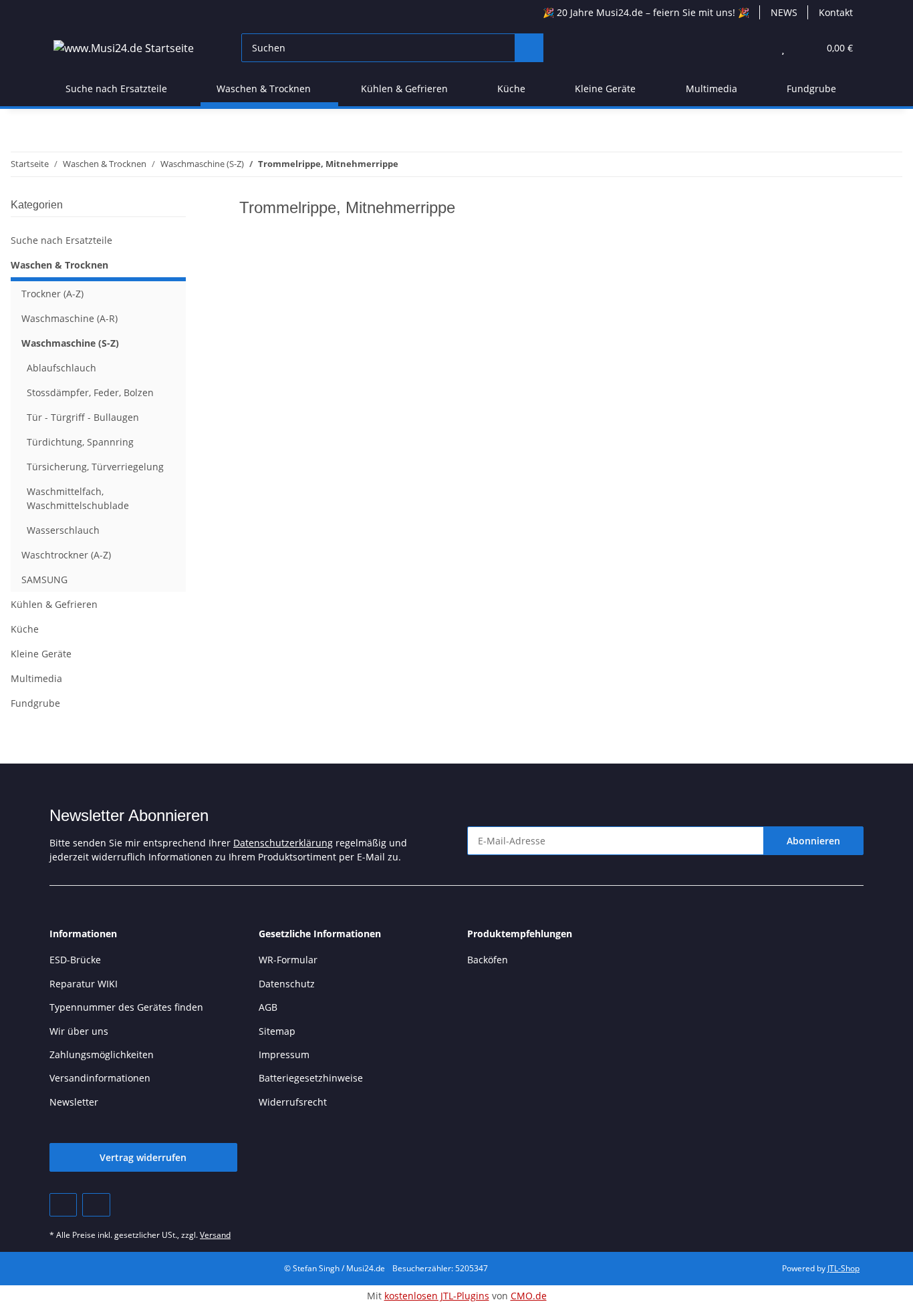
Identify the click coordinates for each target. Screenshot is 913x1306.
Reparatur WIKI (83, 983)
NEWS (784, 12)
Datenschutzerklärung (283, 842)
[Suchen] (529, 47)
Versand (215, 1235)
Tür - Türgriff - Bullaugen (83, 417)
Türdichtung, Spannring (80, 442)
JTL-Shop (843, 1268)
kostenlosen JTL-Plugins (436, 1295)
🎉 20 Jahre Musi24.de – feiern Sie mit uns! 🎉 (646, 12)
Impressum (284, 1054)
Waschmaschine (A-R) (69, 318)
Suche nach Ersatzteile (61, 240)
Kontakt (836, 12)
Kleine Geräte (41, 653)
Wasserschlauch (63, 530)
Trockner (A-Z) (52, 293)
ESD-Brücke (75, 959)
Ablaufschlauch (61, 367)
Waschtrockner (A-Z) (66, 554)
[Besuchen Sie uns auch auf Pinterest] (63, 1204)
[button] (756, 48)
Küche (25, 629)
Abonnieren (813, 840)
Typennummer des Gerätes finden (126, 1007)
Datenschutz (287, 983)
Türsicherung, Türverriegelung (95, 466)
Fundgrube (35, 703)
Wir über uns (78, 1031)
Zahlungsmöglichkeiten (101, 1054)
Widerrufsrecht (293, 1102)
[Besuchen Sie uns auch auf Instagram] (96, 1204)
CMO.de (529, 1295)
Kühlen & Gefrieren (54, 604)
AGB (268, 1007)
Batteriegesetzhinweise (311, 1078)
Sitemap (277, 1031)
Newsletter (73, 1102)
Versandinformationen (99, 1078)
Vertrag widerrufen (143, 1157)
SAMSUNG (44, 579)
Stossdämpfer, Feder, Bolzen (90, 392)
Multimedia (36, 678)
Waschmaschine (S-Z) (70, 343)
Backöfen (487, 959)
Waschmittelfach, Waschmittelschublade (78, 498)
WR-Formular (288, 959)
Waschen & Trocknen (59, 265)
